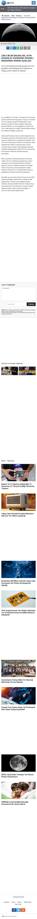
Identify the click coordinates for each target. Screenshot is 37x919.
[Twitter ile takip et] (18, 910)
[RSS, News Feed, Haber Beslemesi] (23, 910)
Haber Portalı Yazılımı (10, 916)
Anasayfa (6, 902)
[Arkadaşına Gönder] (21, 48)
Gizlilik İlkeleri (27, 902)
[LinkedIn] (14, 48)
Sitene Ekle (18, 904)
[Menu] (33, 3)
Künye (13, 902)
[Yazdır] (25, 48)
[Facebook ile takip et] (14, 910)
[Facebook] (7, 48)
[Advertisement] (18, 95)
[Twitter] (11, 48)
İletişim (19, 902)
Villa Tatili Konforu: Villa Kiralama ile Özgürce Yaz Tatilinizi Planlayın (21, 9)
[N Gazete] (7, 3)
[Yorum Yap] (28, 48)
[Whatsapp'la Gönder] (17, 48)
